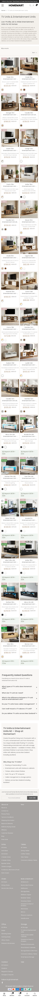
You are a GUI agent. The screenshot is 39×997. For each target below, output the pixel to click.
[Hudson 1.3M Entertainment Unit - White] (10, 352)
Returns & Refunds (7, 823)
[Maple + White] (21, 268)
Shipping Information (7, 820)
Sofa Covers (5, 873)
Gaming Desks (6, 937)
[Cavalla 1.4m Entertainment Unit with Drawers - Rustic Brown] (10, 209)
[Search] (30, 5)
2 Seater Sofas (6, 857)
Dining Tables (25, 851)
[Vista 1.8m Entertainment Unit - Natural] (10, 633)
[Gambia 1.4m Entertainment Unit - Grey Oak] (29, 388)
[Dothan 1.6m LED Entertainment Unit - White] (10, 466)
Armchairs (4, 854)
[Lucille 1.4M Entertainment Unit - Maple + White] (29, 352)
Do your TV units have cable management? (19, 704)
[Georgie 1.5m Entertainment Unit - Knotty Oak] (10, 102)
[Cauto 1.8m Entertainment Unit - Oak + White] (10, 173)
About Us (4, 808)
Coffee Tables (25, 854)
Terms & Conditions (7, 817)
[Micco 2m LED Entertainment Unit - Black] (29, 591)
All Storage (24, 927)
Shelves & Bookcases (8, 943)
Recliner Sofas (5, 863)
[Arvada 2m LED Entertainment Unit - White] (29, 424)
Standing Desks (6, 934)
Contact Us (4, 811)
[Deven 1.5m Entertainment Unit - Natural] (29, 209)
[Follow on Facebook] (2, 983)
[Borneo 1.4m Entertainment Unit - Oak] (29, 633)
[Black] (21, 197)
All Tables (24, 847)
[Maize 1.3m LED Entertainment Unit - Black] (10, 507)
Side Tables (24, 857)
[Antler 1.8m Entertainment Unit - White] (29, 173)
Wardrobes (24, 909)
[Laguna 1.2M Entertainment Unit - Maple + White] (29, 245)
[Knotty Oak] (2, 125)
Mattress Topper (26, 895)
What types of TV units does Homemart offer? (19, 687)
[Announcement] (19, 1)
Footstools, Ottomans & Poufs (10, 870)
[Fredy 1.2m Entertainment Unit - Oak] (10, 66)
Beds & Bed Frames (27, 885)
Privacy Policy (5, 814)
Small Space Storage (27, 957)
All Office (4, 927)
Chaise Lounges (6, 866)
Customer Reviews (7, 833)
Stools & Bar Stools (7, 888)
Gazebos (4, 968)
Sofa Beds (4, 851)
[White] (21, 161)
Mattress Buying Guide (8, 827)
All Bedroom (24, 882)
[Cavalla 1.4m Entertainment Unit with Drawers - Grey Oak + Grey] (10, 388)
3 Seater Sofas (6, 860)
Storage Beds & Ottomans (29, 951)
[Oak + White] (2, 197)
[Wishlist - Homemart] (17, 59)
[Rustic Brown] (21, 125)
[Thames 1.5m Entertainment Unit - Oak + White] (10, 281)
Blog (2, 836)
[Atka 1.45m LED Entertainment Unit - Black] (10, 549)
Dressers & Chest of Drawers (27, 904)
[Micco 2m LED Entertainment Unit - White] (10, 424)
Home (3, 10)
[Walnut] (24, 89)
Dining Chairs (5, 885)
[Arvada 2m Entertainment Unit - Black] (29, 507)
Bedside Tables (26, 898)
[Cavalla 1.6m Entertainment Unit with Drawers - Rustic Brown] (29, 102)
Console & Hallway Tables (29, 860)
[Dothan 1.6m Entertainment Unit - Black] (10, 591)
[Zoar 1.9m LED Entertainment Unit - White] (29, 466)
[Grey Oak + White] (2, 161)
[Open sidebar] (2, 501)
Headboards (25, 918)
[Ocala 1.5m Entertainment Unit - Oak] (10, 245)
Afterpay (4, 830)
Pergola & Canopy (7, 971)
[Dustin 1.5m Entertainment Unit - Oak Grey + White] (10, 138)
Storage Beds (25, 891)
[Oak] (2, 89)
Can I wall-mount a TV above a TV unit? (19, 709)
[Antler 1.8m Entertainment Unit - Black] (29, 549)
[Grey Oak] (21, 340)
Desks (3, 930)
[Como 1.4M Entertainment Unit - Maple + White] (29, 281)
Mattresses (24, 888)
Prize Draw (4, 839)
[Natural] (21, 232)
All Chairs (4, 882)
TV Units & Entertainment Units (28, 931)
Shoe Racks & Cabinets (28, 947)
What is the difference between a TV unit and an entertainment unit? (19, 698)
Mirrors (23, 912)
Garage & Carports (7, 975)
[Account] (33, 5)
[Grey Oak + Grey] (2, 229)
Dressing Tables (26, 901)
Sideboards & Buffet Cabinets (27, 935)
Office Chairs (5, 940)
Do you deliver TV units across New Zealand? (19, 713)
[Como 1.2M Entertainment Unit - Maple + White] (10, 316)
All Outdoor (4, 965)
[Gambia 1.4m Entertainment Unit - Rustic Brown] (29, 316)
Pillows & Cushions (26, 915)
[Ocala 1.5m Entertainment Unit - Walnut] (29, 66)
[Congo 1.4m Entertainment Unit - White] (29, 138)
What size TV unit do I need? (19, 693)
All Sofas (4, 847)
